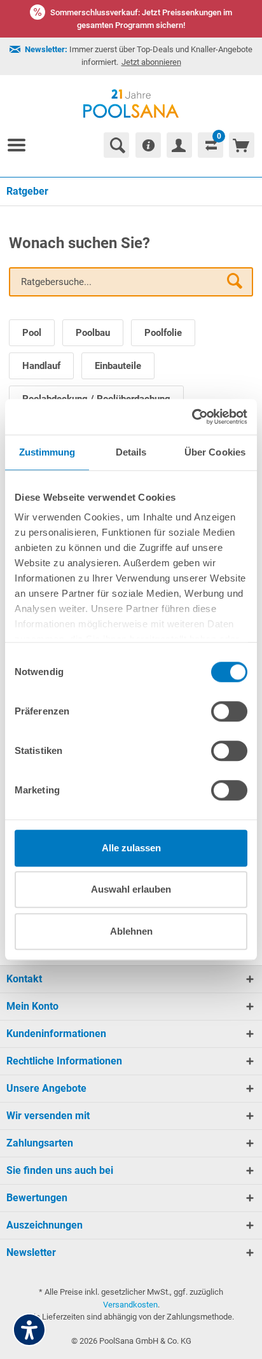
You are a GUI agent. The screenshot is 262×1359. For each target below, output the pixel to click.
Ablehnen (131, 931)
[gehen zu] (21, 145)
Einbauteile (118, 366)
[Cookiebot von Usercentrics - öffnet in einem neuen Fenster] (191, 416)
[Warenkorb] (241, 145)
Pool (31, 332)
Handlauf (41, 366)
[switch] (229, 711)
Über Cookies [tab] (214, 452)
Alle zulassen (131, 847)
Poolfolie (163, 332)
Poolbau (93, 332)
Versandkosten (130, 1304)
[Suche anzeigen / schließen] (116, 145)
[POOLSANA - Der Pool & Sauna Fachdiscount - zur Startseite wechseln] (131, 103)
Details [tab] (131, 452)
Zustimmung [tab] (47, 452)
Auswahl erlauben (131, 889)
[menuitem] (21, 145)
